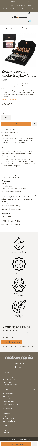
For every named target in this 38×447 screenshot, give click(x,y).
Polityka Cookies (9, 399)
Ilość (2, 114)
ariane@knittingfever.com (11, 209)
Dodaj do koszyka (17, 124)
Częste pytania (8, 401)
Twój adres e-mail (7, 337)
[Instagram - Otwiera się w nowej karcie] (20, 367)
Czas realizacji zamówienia (12, 377)
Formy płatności (9, 379)
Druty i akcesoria (18, 28)
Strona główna (6, 28)
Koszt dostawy (8, 382)
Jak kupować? (8, 394)
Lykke (27, 28)
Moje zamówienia (9, 416)
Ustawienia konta (9, 421)
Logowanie (7, 413)
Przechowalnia (8, 418)
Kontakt (6, 433)
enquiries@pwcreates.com (11, 192)
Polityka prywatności (10, 404)
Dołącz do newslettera (11, 342)
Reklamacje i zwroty (10, 384)
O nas (5, 430)
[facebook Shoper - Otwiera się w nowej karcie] (15, 367)
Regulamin (7, 396)
